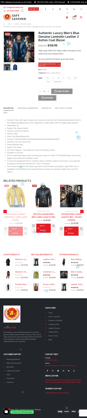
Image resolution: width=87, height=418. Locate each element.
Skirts (67, 393)
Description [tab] (8, 108)
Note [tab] (5, 113)
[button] (22, 10)
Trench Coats (50, 382)
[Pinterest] (60, 9)
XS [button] (48, 78)
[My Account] (67, 17)
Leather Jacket (13, 211)
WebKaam (18, 412)
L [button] (63, 78)
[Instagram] (67, 9)
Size (40, 78)
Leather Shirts (61, 382)
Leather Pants (75, 380)
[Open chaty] (6, 412)
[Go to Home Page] (4, 24)
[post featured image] (15, 196)
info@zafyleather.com (69, 366)
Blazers (54, 380)
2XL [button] (75, 78)
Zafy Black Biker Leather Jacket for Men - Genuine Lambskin (43, 217)
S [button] (53, 78)
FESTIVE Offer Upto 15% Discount (43, 2)
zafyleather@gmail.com (53, 366)
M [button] (58, 78)
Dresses (61, 393)
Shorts (69, 382)
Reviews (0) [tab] (46, 108)
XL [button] (69, 78)
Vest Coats (77, 382)
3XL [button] (48, 82)
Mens (48, 73)
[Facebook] (45, 9)
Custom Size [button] (57, 82)
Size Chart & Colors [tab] (63, 108)
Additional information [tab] (28, 108)
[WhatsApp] (81, 9)
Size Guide (10, 367)
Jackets (48, 380)
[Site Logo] (14, 17)
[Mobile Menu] (82, 17)
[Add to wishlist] (5, 226)
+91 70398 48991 (51, 360)
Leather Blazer (55, 73)
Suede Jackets (63, 380)
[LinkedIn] (74, 9)
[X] (53, 9)
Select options (15, 228)
